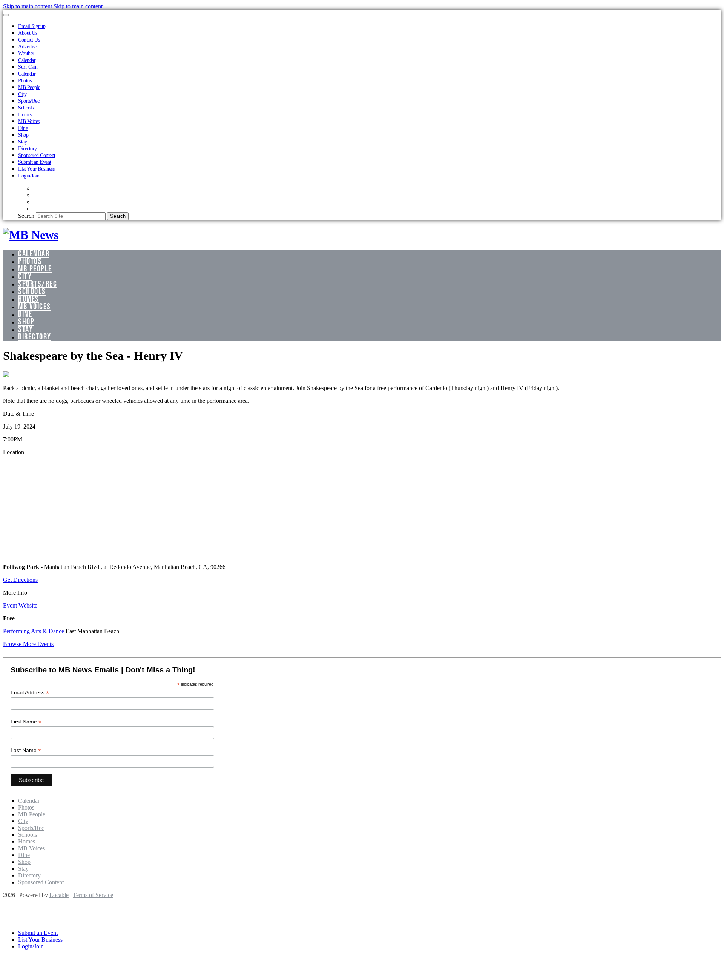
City (22, 94)
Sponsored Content (36, 155)
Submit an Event (34, 162)
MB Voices (29, 121)
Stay (22, 142)
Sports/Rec (28, 101)
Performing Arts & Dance (33, 631)
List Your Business (36, 169)
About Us (27, 33)
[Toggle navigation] (6, 15)
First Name (26, 721)
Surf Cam (27, 67)
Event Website (20, 605)
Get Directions (20, 580)
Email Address (30, 692)
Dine (23, 128)
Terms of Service (93, 895)
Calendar (26, 60)
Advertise (27, 46)
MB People (29, 87)
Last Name (26, 750)
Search (26, 216)
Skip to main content (27, 6)
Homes (25, 114)
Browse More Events (28, 644)
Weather (26, 53)
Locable (59, 895)
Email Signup (31, 26)
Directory (27, 148)
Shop (23, 135)
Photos (24, 80)
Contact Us (29, 40)
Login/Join (28, 176)
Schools (26, 108)
